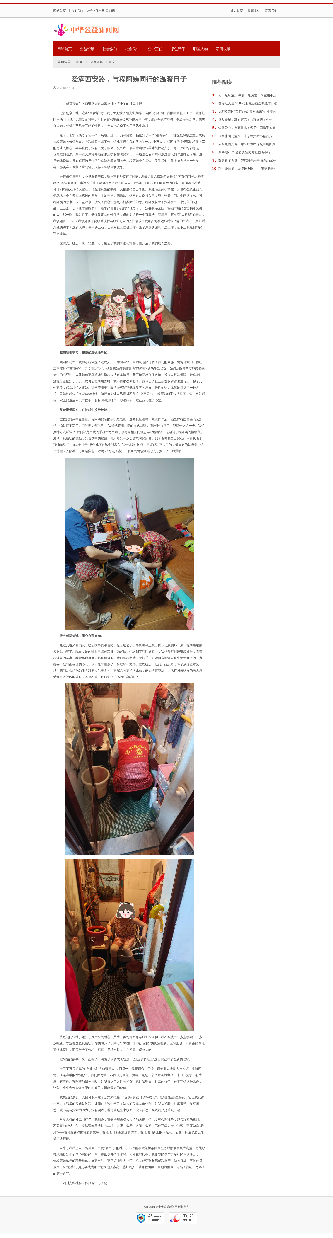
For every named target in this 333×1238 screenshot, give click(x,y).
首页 (79, 62)
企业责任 (155, 49)
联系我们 (271, 10)
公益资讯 (87, 49)
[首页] (87, 29)
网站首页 (59, 10)
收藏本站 (254, 10)
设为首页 (236, 10)
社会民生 (132, 49)
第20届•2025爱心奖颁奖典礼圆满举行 (244, 152)
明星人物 (200, 49)
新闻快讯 (223, 49)
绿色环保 (178, 49)
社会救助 (110, 49)
